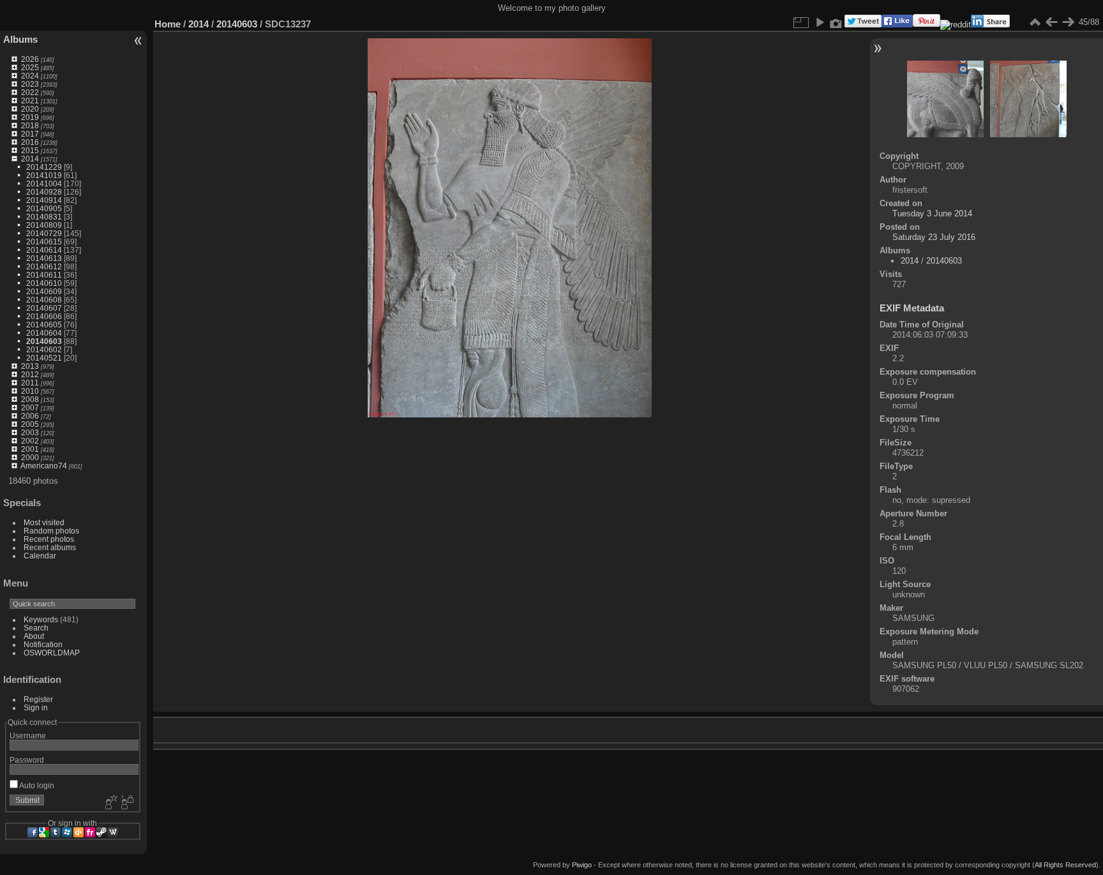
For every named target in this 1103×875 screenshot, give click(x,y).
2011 (30, 382)
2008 (30, 399)
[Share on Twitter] (863, 24)
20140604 (44, 333)
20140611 (44, 275)
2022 (30, 92)
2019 (30, 117)
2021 (30, 100)
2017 (30, 134)
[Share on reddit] (955, 24)
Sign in (36, 707)
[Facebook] (32, 832)
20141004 (44, 183)
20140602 (44, 349)
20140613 (44, 258)
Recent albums (50, 547)
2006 (30, 416)
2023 (30, 84)
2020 (30, 109)
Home (167, 24)
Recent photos (49, 539)
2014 (30, 158)
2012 (30, 374)
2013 (30, 366)
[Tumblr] (55, 832)
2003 (30, 432)
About (34, 636)
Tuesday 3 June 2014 (932, 213)
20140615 (44, 241)
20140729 (44, 233)
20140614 (44, 250)
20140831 (44, 217)
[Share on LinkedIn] (990, 24)
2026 (30, 59)
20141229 (44, 167)
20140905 (44, 208)
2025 (30, 67)
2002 (30, 441)
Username (28, 735)
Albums (20, 39)
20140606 (44, 316)
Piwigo (582, 865)
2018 (30, 125)
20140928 (44, 192)
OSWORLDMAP (52, 652)
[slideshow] (819, 22)
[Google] (44, 832)
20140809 (44, 225)
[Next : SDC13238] (1068, 22)
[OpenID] (78, 832)
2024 (30, 75)
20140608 (44, 299)
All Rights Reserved (1065, 865)
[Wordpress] (113, 832)
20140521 (44, 358)
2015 (30, 150)
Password (27, 760)
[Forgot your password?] (126, 803)
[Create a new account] (109, 803)
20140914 (44, 200)
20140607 (44, 308)
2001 (30, 449)
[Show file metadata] (836, 22)
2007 (30, 407)
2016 (30, 142)
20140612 (44, 266)
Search (36, 628)
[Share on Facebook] (897, 24)
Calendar (40, 555)
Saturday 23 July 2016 (933, 237)
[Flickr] (90, 832)
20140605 (44, 324)
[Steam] (101, 832)
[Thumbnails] (1034, 22)
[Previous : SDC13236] (1051, 22)
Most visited (44, 522)
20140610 (44, 283)
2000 (30, 457)
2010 (30, 391)
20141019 (44, 175)
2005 (30, 424)
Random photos (51, 531)
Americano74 (43, 465)
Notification (43, 644)
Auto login (36, 785)
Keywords (41, 619)
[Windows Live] (67, 832)
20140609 (44, 291)
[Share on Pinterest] (926, 24)
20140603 (44, 341)
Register (38, 699)
